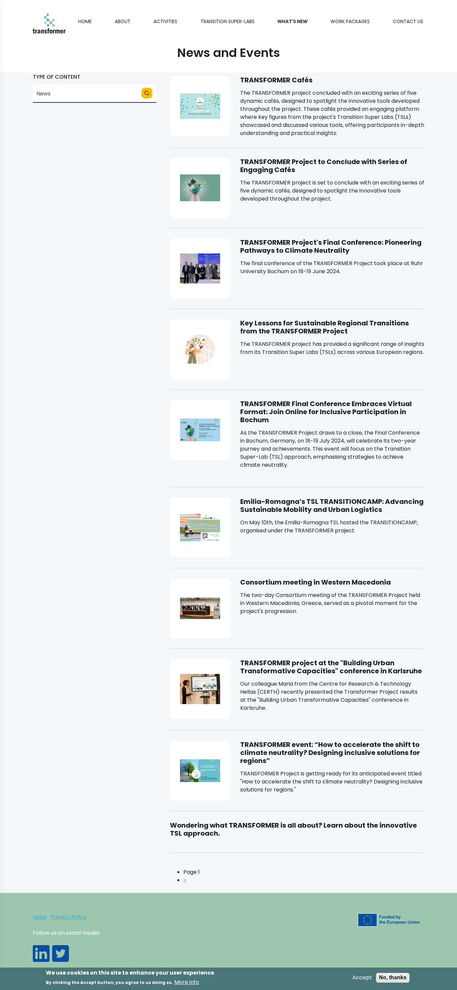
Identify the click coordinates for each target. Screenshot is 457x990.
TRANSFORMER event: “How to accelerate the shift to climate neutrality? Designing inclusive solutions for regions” (330, 752)
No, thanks (392, 977)
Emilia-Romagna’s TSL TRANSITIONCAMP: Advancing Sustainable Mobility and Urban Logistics (332, 505)
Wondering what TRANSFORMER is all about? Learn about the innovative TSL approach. (293, 829)
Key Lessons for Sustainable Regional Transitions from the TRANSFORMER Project (324, 327)
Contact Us (408, 21)
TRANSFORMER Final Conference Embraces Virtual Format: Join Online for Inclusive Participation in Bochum (326, 412)
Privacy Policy (69, 917)
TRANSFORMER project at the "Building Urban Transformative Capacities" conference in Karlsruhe (331, 667)
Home (85, 21)
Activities (165, 21)
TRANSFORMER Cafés (276, 80)
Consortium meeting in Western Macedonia (315, 582)
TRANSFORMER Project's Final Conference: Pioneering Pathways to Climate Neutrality (331, 246)
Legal (40, 917)
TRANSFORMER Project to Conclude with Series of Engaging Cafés (323, 165)
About (122, 21)
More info (186, 982)
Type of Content (56, 77)
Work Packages (350, 21)
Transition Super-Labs (227, 21)
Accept (362, 978)
